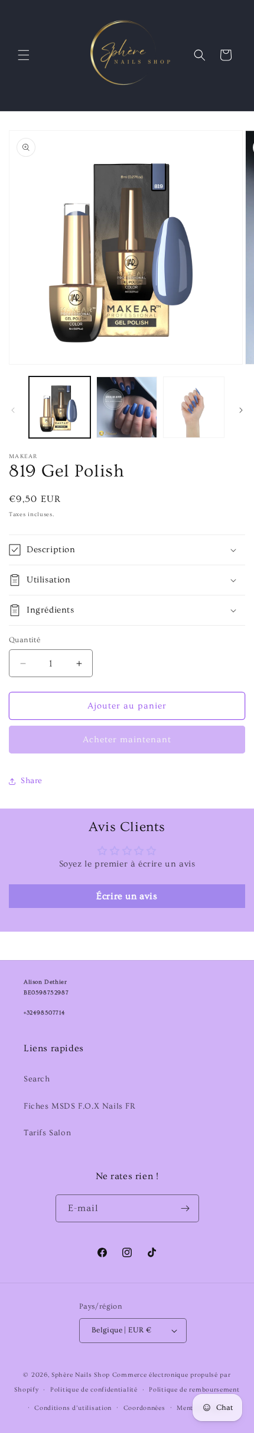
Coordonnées (144, 1408)
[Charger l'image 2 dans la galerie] (127, 407)
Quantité (24, 640)
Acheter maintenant (127, 740)
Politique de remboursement (194, 1389)
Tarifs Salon (47, 1133)
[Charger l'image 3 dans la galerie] (193, 407)
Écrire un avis (126, 896)
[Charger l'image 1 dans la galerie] (59, 407)
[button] (24, 55)
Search (37, 1079)
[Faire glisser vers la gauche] (13, 410)
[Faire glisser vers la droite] (241, 410)
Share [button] (32, 780)
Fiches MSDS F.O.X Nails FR (80, 1106)
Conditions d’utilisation (73, 1408)
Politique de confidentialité (94, 1389)
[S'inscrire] (185, 1208)
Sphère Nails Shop (80, 1375)
